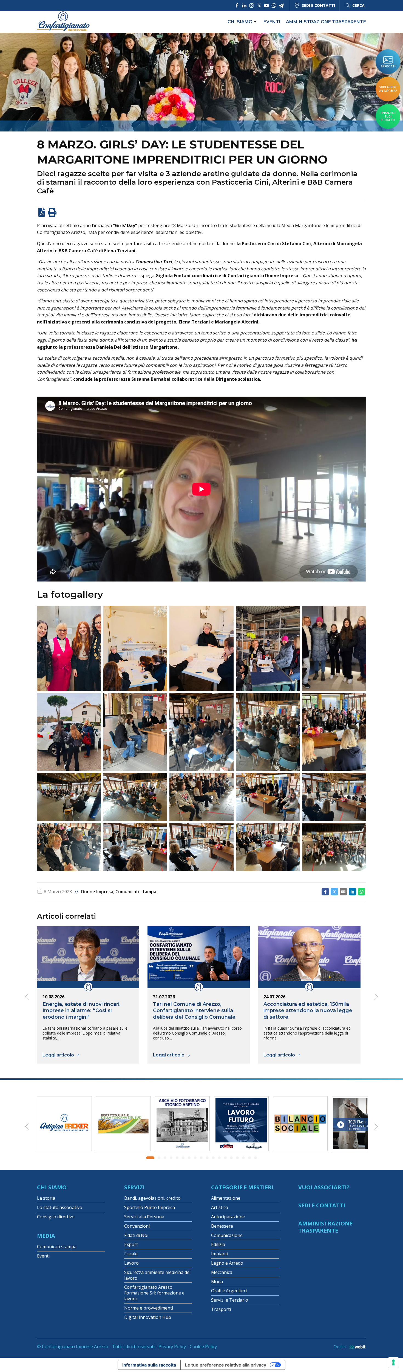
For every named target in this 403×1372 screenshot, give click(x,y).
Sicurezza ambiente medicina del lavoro (157, 1275)
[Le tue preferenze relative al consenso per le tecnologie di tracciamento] (393, 1362)
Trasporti (221, 1309)
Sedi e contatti (318, 5)
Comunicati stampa (135, 892)
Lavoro (131, 1263)
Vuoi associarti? (324, 1187)
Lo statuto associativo (59, 1207)
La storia (46, 1198)
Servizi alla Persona (144, 1217)
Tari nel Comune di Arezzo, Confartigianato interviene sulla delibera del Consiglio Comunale (194, 1010)
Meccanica (221, 1272)
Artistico (219, 1207)
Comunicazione (227, 1235)
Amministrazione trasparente (326, 21)
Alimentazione (225, 1198)
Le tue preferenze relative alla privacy (225, 1365)
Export (131, 1244)
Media (46, 1235)
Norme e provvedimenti (148, 1308)
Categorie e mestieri (242, 1187)
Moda (217, 1282)
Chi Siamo (52, 1187)
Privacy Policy (172, 1347)
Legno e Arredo (227, 1263)
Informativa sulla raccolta (149, 1365)
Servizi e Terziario (229, 1300)
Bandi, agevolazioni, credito (152, 1198)
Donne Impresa (97, 892)
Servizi (134, 1187)
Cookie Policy (203, 1347)
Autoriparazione (228, 1217)
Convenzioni (137, 1226)
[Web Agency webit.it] (356, 1346)
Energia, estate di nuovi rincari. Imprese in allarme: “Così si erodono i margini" (81, 1010)
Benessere (222, 1226)
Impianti (219, 1254)
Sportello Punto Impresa (149, 1207)
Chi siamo (240, 21)
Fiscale (131, 1254)
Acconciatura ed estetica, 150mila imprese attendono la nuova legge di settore (307, 1010)
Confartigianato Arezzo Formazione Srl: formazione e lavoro (154, 1293)
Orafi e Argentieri (229, 1291)
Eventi (271, 21)
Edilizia (218, 1244)
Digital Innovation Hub (147, 1317)
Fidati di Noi (136, 1235)
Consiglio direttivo (56, 1217)
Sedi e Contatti (321, 1205)
